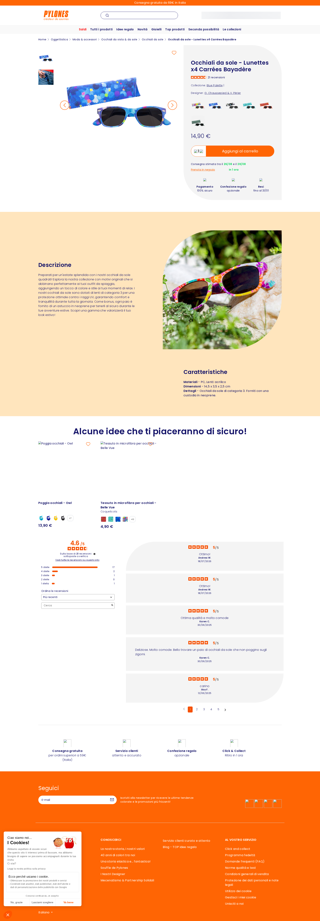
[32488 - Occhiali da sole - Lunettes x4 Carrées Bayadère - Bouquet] (198, 106)
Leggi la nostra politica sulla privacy (26, 868)
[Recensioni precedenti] (184, 709)
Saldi (83, 29)
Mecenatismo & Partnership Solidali (127, 880)
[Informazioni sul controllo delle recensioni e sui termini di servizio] (94, 553)
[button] (7, 914)
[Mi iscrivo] (112, 800)
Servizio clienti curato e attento (186, 841)
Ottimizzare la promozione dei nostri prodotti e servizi (38, 880)
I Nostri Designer (113, 874)
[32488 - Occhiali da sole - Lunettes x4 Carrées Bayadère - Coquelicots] (266, 106)
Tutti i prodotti (101, 29)
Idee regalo (125, 29)
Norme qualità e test (240, 868)
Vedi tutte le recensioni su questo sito (77, 560)
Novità (143, 29)
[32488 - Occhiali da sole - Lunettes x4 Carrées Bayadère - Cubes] (198, 123)
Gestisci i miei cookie (240, 897)
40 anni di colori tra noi (118, 855)
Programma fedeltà (240, 855)
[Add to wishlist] (174, 53)
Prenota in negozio (203, 169)
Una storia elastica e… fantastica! (126, 861)
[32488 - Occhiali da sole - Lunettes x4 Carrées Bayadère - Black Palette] (232, 106)
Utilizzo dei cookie (238, 891)
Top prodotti (175, 29)
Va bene (69, 902)
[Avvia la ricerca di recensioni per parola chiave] (112, 605)
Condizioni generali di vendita (247, 874)
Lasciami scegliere (42, 902)
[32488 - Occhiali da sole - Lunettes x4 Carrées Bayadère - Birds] (249, 106)
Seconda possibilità (203, 29)
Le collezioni (232, 29)
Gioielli (156, 29)
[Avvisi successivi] (225, 709)
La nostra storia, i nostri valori (123, 849)
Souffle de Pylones (114, 868)
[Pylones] (56, 15)
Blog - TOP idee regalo (180, 847)
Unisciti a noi (234, 904)
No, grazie (17, 902)
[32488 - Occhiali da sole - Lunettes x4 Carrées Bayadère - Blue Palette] (215, 106)
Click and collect (237, 849)
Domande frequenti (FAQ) (244, 861)
